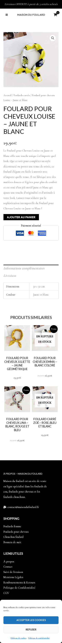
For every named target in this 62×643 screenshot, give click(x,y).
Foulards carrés (22, 95)
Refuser (31, 629)
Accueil (7, 95)
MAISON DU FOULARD (31, 14)
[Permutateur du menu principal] (6, 15)
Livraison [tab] (9, 276)
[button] (53, 38)
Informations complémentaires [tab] (23, 268)
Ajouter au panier (21, 217)
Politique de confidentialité (39, 638)
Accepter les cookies (31, 620)
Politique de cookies (19, 638)
